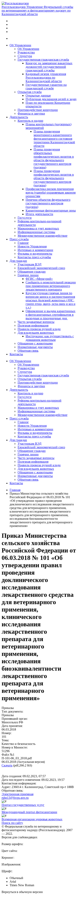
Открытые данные (38, 95)
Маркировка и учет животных (38, 228)
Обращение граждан (32, 271)
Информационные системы (36, 232)
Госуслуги (25, 217)
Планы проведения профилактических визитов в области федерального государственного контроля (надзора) (54, 178)
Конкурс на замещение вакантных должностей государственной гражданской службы (49, 66)
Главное (23, 243)
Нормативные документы (35, 347)
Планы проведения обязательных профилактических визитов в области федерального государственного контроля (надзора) (54, 158)
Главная (15, 490)
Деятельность (19, 117)
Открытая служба (30, 92)
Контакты (16, 354)
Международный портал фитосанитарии (29, 812)
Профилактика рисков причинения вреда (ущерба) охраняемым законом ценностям (51, 192)
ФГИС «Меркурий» (39, 278)
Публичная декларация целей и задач (51, 99)
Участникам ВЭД (29, 264)
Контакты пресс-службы (34, 257)
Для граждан (18, 260)
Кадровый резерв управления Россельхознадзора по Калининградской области (46, 77)
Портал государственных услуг (23, 805)
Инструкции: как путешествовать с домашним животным (50, 338)
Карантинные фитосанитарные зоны (51, 210)
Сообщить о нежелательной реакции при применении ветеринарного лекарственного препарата (51, 286)
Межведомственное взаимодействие (42, 235)
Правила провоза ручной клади (39, 329)
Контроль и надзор (30, 120)
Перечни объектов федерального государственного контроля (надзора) (48, 203)
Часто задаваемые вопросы (36, 322)
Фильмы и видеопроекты (35, 253)
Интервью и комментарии (35, 250)
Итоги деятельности (39, 214)
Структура (25, 56)
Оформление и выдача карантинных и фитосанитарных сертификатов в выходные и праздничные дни (50, 314)
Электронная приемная (17, 794)
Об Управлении (20, 45)
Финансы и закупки (31, 113)
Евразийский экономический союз (41, 268)
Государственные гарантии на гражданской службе (46, 86)
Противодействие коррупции (38, 110)
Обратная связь (28, 350)
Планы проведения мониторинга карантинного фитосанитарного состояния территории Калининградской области (54, 139)
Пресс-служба (19, 239)
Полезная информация (33, 325)
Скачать (7, 765)
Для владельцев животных (36, 332)
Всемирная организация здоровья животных (32, 819)
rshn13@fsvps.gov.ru (15, 797)
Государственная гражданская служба (43, 59)
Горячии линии (28, 275)
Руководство (26, 52)
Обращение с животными (35, 343)
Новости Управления (32, 246)
